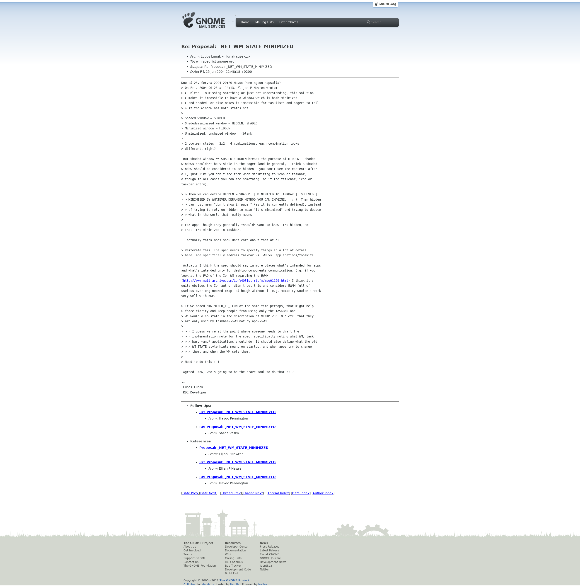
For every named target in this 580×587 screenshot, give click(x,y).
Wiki (228, 554)
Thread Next (253, 493)
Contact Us (191, 562)
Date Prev (190, 493)
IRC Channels (234, 562)
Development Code (238, 569)
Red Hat (235, 584)
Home (245, 22)
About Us (190, 546)
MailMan (263, 584)
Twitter (264, 569)
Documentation (235, 550)
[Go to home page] (211, 29)
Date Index (300, 493)
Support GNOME (195, 558)
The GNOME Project (198, 543)
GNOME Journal (270, 558)
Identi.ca (266, 565)
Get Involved (192, 550)
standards (208, 584)
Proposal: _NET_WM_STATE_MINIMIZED (233, 447)
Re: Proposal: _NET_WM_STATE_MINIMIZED (237, 412)
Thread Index (278, 493)
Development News (273, 562)
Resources (233, 543)
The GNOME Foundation (200, 565)
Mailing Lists (264, 22)
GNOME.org (387, 4)
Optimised (190, 584)
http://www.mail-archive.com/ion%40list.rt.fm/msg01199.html (235, 280)
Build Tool (231, 573)
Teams (188, 554)
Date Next (208, 493)
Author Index (323, 493)
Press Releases (269, 546)
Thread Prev (231, 493)
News (264, 543)
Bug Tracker (233, 565)
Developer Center (237, 546)
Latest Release (269, 550)
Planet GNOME (269, 554)
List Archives (288, 22)
